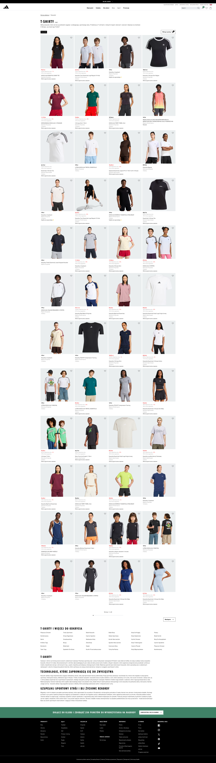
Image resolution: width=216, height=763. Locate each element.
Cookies (103, 759)
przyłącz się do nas (204, 4)
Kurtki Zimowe (135, 639)
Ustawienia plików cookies (83, 759)
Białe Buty (112, 632)
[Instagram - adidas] (167, 730)
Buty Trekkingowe (136, 642)
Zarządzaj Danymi (95, 759)
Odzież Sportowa (113, 636)
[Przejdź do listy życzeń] (207, 8)
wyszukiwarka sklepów (169, 4)
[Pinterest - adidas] (167, 739)
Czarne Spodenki (159, 642)
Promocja (126, 8)
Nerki (42, 639)
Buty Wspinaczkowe (137, 649)
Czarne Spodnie (90, 636)
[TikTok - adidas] (167, 744)
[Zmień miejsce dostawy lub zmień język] (211, 4)
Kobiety (98, 8)
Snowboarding (67, 639)
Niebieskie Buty (90, 639)
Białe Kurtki (157, 636)
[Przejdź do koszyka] (211, 8)
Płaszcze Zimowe (45, 632)
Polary (156, 632)
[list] (100, 32)
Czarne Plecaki (135, 646)
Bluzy (64, 642)
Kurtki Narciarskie (114, 639)
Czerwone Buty (113, 646)
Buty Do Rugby (135, 632)
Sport (119, 8)
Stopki (88, 646)
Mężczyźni (90, 8)
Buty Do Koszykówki (160, 639)
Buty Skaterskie (136, 636)
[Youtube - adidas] (167, 748)
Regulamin (120, 759)
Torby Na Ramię (113, 649)
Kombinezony (44, 636)
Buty (113, 8)
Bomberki (43, 646)
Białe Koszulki (90, 632)
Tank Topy (43, 649)
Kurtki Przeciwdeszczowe (93, 649)
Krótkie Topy (44, 642)
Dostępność (127, 759)
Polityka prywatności (111, 759)
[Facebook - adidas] (167, 725)
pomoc (176, 4)
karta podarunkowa (194, 4)
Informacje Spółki (135, 759)
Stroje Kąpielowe (68, 636)
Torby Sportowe (67, 632)
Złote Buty (89, 642)
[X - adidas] (167, 735)
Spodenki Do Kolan (68, 649)
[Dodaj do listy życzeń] (71, 38)
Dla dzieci (106, 8)
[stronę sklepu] (6, 7)
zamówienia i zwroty (184, 4)
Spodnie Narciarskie (115, 642)
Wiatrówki (66, 646)
